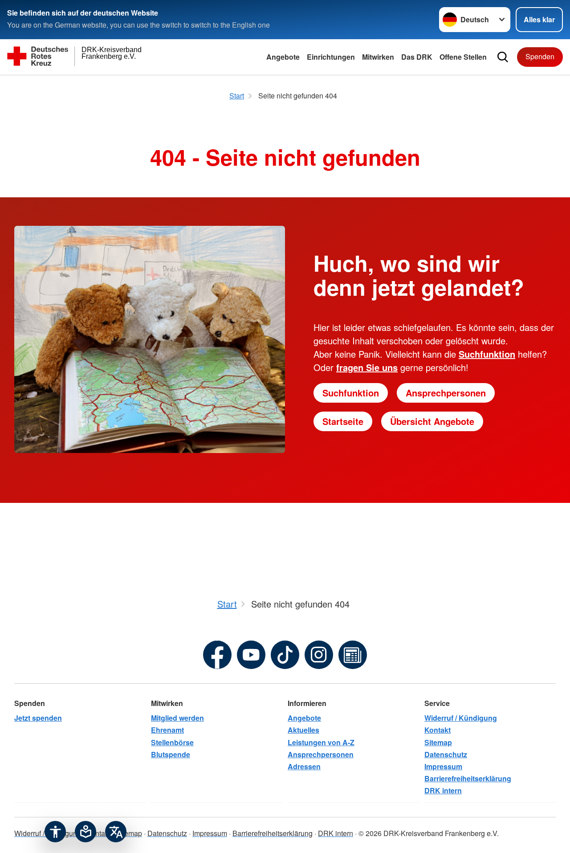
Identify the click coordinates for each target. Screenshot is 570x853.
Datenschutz (445, 754)
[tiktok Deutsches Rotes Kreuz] (285, 655)
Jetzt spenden (38, 718)
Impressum (443, 766)
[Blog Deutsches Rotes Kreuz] (352, 655)
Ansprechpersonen (446, 392)
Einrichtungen (331, 57)
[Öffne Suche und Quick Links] (503, 57)
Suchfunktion (350, 392)
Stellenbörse (172, 742)
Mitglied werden (177, 718)
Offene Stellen (463, 57)
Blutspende (170, 754)
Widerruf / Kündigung (460, 718)
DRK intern (443, 790)
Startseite (342, 421)
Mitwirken (378, 57)
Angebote (283, 57)
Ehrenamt (167, 730)
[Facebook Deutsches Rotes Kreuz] (217, 655)
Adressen (304, 766)
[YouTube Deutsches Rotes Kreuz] (251, 655)
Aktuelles (303, 730)
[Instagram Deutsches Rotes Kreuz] (319, 655)
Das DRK (416, 57)
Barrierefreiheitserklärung (467, 778)
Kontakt (437, 730)
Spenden (539, 56)
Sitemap (438, 742)
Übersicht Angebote (432, 421)
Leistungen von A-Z (321, 742)
